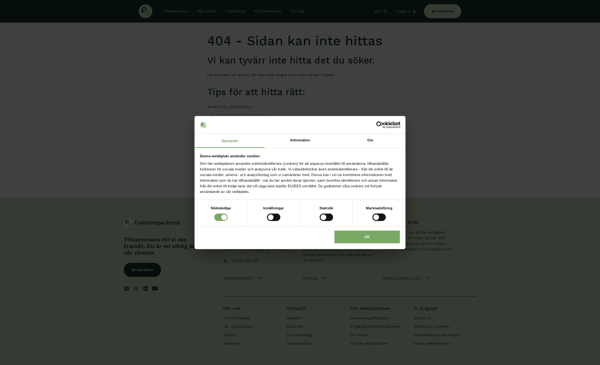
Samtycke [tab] (229, 141)
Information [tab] (300, 140)
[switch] (273, 217)
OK (367, 237)
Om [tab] (370, 140)
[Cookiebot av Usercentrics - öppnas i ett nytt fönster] (379, 124)
